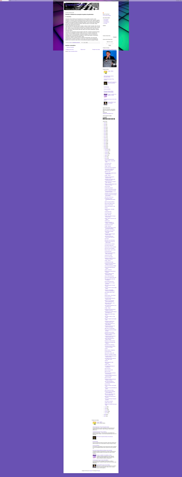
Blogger (98, 470)
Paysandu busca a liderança (109, 344)
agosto (106, 155)
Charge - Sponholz (108, 214)
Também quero (107, 220)
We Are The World (108, 377)
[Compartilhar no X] (85, 42)
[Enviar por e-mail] (83, 42)
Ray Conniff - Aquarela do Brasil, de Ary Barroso (105, 436)
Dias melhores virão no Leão (109, 292)
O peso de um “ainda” (108, 255)
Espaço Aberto (75, 4)
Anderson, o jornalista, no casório (110, 354)
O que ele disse (107, 186)
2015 (105, 139)
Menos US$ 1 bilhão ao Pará (109, 203)
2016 (105, 137)
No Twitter (105, 23)
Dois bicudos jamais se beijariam (110, 167)
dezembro (106, 149)
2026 (105, 122)
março (106, 409)
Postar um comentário (70, 47)
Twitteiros (106, 360)
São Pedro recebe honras (109, 197)
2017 (105, 136)
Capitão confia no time (108, 402)
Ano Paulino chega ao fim (109, 245)
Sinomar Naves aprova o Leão (110, 206)
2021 (105, 130)
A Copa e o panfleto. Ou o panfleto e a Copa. (104, 455)
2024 (105, 125)
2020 (105, 131)
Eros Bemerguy (95, 441)
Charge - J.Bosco (108, 175)
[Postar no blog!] (84, 42)
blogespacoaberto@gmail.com (108, 113)
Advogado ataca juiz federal (109, 332)
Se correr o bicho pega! (109, 256)
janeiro (106, 412)
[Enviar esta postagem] (82, 42)
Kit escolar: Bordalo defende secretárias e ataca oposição (102, 450)
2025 (105, 124)
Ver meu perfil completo (107, 15)
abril (106, 408)
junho (106, 158)
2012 (105, 143)
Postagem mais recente (70, 49)
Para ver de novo (107, 368)
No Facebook (106, 19)
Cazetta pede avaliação (109, 187)
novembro (106, 150)
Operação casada (108, 164)
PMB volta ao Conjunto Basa (109, 328)
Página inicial (83, 49)
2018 (105, 134)
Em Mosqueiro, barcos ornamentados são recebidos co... (110, 199)
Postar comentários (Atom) (72, 51)
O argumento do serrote (109, 224)
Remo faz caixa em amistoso (109, 248)
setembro (106, 153)
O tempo (106, 207)
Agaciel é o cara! (107, 171)
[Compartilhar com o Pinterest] (87, 42)
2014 (105, 140)
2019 (105, 133)
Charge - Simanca (108, 166)
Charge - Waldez (110, 71)
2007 (105, 416)
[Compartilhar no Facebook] (86, 42)
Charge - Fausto (107, 364)
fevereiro (106, 411)
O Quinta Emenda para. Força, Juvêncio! (99, 431)
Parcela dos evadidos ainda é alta (110, 277)
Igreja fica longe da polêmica (109, 201)
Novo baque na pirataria (109, 401)
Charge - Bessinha (108, 226)
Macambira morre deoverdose (110, 240)
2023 (105, 127)
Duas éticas (107, 238)
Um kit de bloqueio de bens (109, 159)
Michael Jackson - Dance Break (110, 295)
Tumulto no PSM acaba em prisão (110, 189)
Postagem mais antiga (96, 49)
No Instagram (106, 20)
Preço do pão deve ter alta (109, 281)
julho (106, 156)
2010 (105, 146)
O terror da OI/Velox (107, 89)
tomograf (90, 470)
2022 (105, 128)
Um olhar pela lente (108, 163)
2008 (105, 414)
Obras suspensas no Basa (109, 390)
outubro (106, 152)
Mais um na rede (107, 371)
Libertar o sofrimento (108, 269)
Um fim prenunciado (108, 213)
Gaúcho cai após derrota (109, 204)
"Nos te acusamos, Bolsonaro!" (110, 49)
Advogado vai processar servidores (111, 193)
